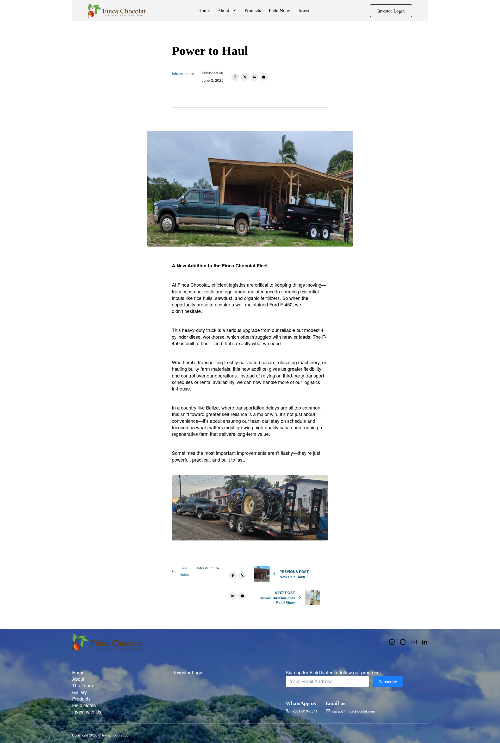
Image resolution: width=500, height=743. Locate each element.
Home (204, 10)
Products (253, 10)
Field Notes (280, 10)
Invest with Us (86, 711)
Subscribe (387, 682)
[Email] (264, 77)
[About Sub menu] (234, 10)
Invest (303, 10)
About (223, 10)
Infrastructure (183, 73)
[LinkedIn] (254, 77)
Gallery (79, 692)
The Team (82, 685)
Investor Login (391, 11)
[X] (245, 77)
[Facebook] (235, 77)
